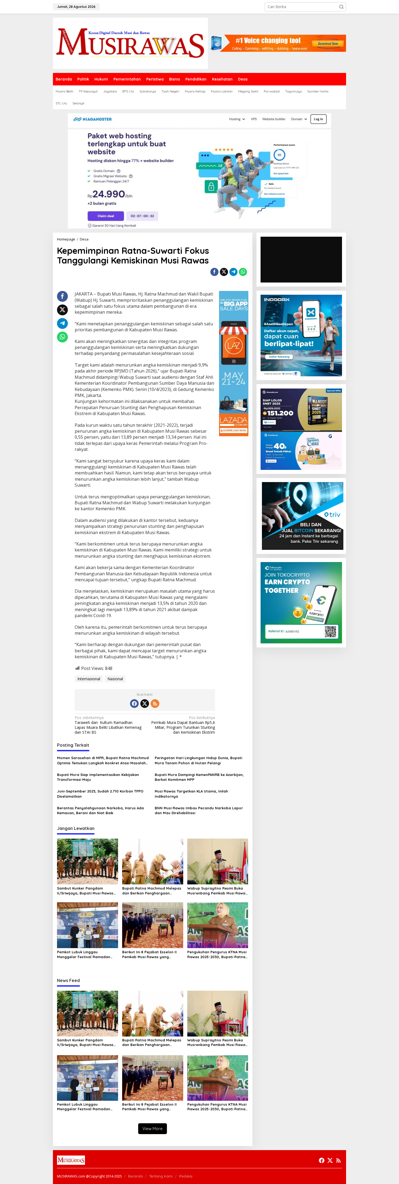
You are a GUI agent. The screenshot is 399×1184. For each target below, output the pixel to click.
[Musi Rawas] (130, 42)
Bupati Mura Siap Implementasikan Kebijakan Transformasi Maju (98, 777)
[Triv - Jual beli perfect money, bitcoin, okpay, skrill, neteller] (303, 515)
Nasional (115, 678)
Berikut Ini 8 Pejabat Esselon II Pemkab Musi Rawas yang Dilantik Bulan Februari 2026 (149, 954)
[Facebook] (134, 703)
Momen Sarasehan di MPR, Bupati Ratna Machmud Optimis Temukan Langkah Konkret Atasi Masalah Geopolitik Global (103, 760)
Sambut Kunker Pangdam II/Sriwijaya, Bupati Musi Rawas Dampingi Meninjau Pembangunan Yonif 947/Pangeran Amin (85, 891)
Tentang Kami (161, 1176)
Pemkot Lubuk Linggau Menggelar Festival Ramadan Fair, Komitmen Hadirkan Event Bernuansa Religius (84, 954)
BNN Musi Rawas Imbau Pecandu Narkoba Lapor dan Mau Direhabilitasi (199, 810)
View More (152, 1128)
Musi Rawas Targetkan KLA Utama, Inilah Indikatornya (191, 793)
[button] (341, 6)
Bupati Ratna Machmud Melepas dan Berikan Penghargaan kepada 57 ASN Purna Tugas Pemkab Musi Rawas (151, 891)
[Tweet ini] (224, 272)
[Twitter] (144, 703)
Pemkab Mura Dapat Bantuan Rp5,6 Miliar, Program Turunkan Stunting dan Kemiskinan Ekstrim (183, 725)
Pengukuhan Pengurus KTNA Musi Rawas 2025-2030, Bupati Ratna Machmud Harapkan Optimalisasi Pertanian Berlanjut (217, 954)
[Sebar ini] (214, 272)
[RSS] (155, 703)
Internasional (88, 678)
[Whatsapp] (243, 272)
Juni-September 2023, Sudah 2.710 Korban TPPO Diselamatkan (100, 793)
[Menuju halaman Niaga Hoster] (199, 170)
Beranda (135, 1176)
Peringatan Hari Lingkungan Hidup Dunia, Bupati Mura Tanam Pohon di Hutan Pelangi (198, 760)
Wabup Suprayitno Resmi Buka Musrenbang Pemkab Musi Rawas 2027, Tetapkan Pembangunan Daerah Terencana (217, 891)
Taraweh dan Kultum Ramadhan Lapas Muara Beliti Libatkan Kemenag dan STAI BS (108, 725)
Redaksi (185, 1176)
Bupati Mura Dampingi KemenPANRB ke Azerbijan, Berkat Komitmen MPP (199, 777)
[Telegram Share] (233, 272)
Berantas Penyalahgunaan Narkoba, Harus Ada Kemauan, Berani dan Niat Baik (100, 810)
